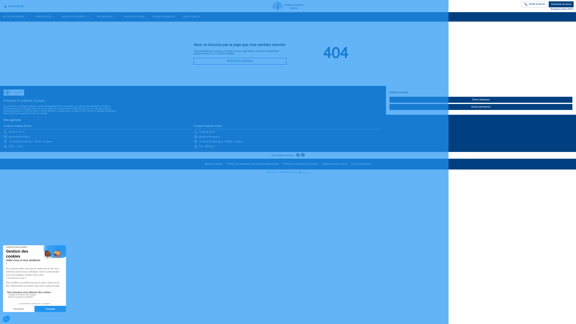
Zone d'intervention (361, 164)
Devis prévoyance (480, 107)
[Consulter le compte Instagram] (298, 155)
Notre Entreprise (13, 17)
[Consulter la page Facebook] (303, 155)
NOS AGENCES (43, 17)
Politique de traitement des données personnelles (252, 164)
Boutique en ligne (134, 17)
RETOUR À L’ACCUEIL (240, 61)
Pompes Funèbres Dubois (18, 126)
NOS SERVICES (104, 17)
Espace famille (191, 17)
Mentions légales (214, 164)
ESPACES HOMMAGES (164, 17)
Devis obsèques (481, 100)
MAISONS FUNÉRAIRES (74, 17)
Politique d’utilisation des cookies (300, 164)
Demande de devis (561, 4)
